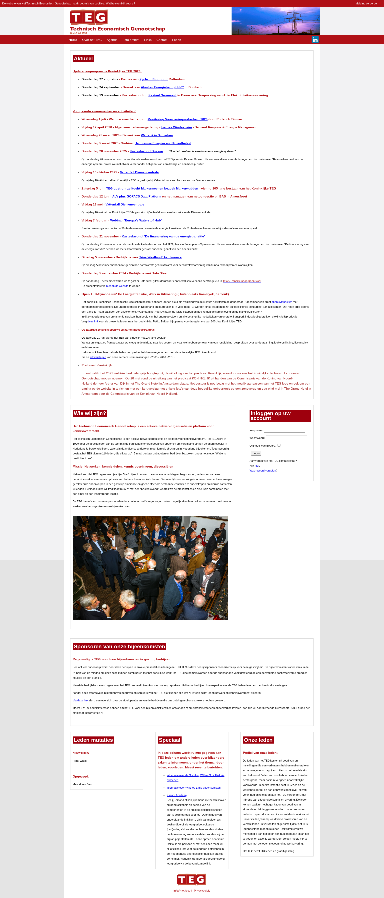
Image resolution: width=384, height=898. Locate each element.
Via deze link (80, 700)
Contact (162, 39)
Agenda (112, 39)
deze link (93, 321)
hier (257, 465)
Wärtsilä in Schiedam (157, 135)
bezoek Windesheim (176, 127)
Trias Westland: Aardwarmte (160, 257)
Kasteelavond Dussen (146, 151)
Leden (176, 39)
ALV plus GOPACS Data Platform (136, 196)
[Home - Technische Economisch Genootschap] (115, 34)
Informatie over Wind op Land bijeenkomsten (194, 787)
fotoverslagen (98, 357)
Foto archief (131, 39)
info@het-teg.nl (183, 890)
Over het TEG (92, 39)
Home (73, 39)
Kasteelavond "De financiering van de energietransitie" (164, 236)
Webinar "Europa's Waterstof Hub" (136, 220)
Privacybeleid (202, 890)
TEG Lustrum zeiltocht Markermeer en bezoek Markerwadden (152, 188)
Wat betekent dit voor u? (120, 3)
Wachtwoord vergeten (263, 470)
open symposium (282, 302)
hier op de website (117, 286)
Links (148, 39)
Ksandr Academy (177, 795)
